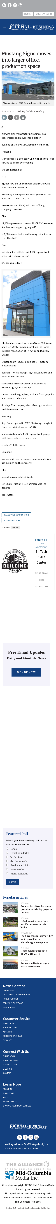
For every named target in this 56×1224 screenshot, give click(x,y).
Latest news (8, 990)
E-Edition (7, 1069)
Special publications (13, 1003)
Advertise (7, 1031)
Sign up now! (26, 672)
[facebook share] (16, 117)
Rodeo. (13, 849)
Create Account (44, 14)
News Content (14, 986)
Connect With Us (16, 1051)
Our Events (8, 1093)
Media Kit (7, 1040)
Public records (10, 999)
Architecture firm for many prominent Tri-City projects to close (36, 909)
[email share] (23, 117)
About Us (7, 1089)
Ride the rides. (17, 869)
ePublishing (45, 1208)
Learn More (12, 1084)
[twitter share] (10, 117)
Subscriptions (10, 1027)
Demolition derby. (19, 853)
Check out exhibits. (20, 865)
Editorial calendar (12, 1036)
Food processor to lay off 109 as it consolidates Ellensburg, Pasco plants (37, 939)
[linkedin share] (4, 117)
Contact (7, 1073)
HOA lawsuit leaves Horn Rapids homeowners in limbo (34, 924)
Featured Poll (17, 834)
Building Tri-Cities (12, 520)
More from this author (41, 580)
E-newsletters (10, 1064)
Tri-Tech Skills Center (41, 557)
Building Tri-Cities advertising (30, 111)
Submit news (9, 1056)
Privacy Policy (10, 1101)
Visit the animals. (19, 861)
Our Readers (9, 1023)
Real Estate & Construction (16, 515)
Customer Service (16, 1018)
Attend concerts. (19, 873)
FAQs (5, 1097)
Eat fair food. (17, 857)
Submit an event (10, 1060)
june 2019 (15, 527)
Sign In (27, 14)
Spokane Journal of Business (17, 1105)
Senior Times (9, 1007)
